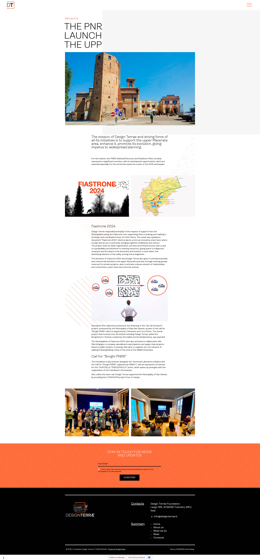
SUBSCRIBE (129, 478)
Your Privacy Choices (136, 557)
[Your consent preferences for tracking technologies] (3, 558)
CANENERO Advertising (185, 549)
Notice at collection (117, 557)
